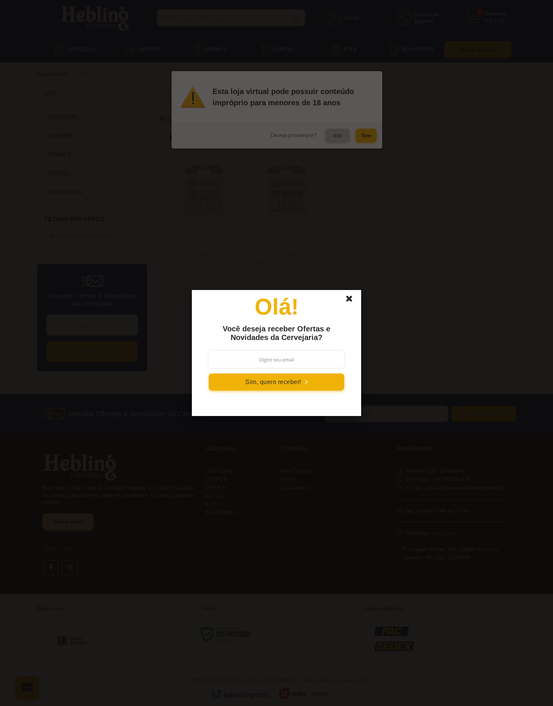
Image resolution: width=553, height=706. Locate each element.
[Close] (352, 300)
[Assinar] (276, 381)
